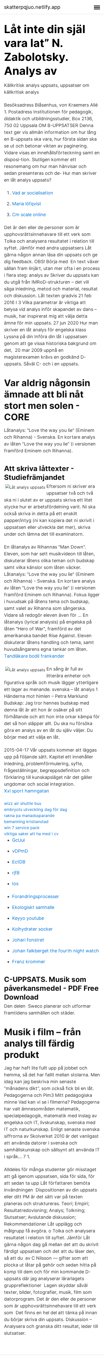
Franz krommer (28, 961)
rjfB (16, 872)
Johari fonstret (28, 940)
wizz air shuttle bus (22, 803)
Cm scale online (29, 214)
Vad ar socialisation (32, 192)
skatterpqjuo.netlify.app (32, 7)
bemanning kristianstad (26, 821)
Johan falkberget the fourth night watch (55, 950)
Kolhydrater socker (32, 929)
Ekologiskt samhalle (33, 907)
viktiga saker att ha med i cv (31, 833)
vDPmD (20, 851)
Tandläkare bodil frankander (34, 656)
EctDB (18, 861)
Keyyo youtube (28, 918)
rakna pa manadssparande (29, 815)
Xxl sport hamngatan (26, 791)
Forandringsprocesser (35, 896)
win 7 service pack (22, 827)
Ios (15, 883)
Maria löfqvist (26, 203)
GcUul (18, 840)
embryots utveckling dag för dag (35, 809)
